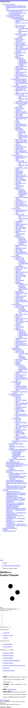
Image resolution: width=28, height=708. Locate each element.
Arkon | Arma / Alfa (20, 25)
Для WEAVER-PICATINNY (19, 86)
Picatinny (18, 56)
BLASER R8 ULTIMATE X (19, 79)
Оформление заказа (8, 655)
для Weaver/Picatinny (14, 14)
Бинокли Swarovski (14, 474)
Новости (5, 637)
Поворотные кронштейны (16, 394)
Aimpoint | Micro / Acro (21, 87)
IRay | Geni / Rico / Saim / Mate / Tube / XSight (22, 403)
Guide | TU (18, 222)
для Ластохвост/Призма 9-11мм (17, 13)
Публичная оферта (8, 658)
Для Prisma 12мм (16, 381)
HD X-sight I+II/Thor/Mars (22, 309)
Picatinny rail (19, 408)
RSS (1, 700)
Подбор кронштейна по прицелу (15, 488)
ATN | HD (18, 397)
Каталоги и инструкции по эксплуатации (14, 665)
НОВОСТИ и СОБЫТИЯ (10, 528)
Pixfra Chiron (19, 128)
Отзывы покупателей (8, 670)
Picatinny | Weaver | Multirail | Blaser (18, 449)
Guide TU (18, 270)
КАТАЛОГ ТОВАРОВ (9, 4)
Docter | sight (19, 38)
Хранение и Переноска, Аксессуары (16, 487)
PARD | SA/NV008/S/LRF (20, 233)
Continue (8, 707)
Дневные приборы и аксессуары (18, 473)
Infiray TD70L (19, 115)
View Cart (3, 707)
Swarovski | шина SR (21, 72)
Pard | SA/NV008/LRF (21, 125)
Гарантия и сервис (8, 663)
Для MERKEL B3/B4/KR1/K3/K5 (17, 348)
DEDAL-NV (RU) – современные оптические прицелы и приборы (15, 503)
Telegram (7, 700)
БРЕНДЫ (5, 490)
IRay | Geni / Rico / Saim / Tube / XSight (22, 322)
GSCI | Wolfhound (20, 44)
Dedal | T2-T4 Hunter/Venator (19, 171)
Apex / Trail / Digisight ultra (22, 132)
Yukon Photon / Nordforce (22, 64)
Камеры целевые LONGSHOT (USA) (16, 6)
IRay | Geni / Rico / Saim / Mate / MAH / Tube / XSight (22, 118)
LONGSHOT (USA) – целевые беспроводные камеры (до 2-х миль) (15, 498)
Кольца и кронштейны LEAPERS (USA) (17, 10)
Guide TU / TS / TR (21, 174)
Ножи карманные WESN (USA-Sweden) (16, 464)
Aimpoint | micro (20, 258)
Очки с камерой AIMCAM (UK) (14, 480)
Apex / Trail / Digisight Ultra (22, 367)
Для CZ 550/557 (16, 208)
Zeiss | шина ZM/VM (21, 75)
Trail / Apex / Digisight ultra (22, 286)
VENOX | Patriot (20, 432)
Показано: (3, 610)
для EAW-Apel (16, 396)
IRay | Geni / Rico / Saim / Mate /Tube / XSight (22, 426)
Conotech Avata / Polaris (22, 101)
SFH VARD (19, 145)
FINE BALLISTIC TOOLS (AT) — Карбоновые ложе (15, 516)
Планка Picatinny (16, 452)
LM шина (18, 51)
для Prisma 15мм (16, 418)
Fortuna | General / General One (20, 40)
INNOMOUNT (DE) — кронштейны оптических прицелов (16, 495)
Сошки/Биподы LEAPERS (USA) (15, 481)
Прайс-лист (6, 668)
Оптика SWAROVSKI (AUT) (14, 466)
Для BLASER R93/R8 (18, 18)
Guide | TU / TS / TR (21, 111)
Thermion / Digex (23, 62)
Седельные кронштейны (15, 17)
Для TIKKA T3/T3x (17, 155)
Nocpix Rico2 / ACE (21, 52)
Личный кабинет (7, 644)
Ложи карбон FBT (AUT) (13, 462)
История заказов (7, 646)
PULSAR (18, 405)
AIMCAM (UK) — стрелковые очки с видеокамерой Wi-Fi (16, 513)
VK (3, 700)
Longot (17, 121)
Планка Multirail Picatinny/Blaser (16, 454)
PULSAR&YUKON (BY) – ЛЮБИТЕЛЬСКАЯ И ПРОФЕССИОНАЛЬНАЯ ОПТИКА (16, 507)
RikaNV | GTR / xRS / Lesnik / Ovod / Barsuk (21, 140)
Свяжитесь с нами (8, 635)
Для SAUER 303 (16, 256)
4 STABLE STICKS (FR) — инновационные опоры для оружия (15, 492)
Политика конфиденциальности (11, 660)
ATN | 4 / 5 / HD (20, 27)
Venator (20, 37)
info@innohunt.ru (11, 689)
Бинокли (11, 467)
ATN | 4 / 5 (18, 398)
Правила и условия (8, 653)
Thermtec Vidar (19, 148)
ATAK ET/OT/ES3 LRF (22, 93)
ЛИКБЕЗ (5, 529)
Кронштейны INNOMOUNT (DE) (15, 15)
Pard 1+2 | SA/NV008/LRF (20, 54)
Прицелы (11, 469)
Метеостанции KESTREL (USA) (14, 463)
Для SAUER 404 (16, 304)
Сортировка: (3, 609)
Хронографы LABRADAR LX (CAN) (16, 486)
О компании (6, 632)
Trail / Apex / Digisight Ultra (22, 60)
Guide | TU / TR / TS (21, 42)
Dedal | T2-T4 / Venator (21, 34)
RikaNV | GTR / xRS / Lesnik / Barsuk (21, 67)
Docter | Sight (19, 107)
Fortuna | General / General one (20, 109)
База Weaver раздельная (18, 450)
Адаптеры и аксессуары (15, 11)
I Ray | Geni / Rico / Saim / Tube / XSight (21, 275)
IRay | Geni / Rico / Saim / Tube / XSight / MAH (22, 48)
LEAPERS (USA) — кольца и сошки (16, 524)
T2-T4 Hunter (22, 35)
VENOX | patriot (20, 410)
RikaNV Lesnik (19, 291)
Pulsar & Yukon (19, 58)
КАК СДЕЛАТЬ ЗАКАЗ (9, 531)
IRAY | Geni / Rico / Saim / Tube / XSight (21, 179)
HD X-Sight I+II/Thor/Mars (22, 261)
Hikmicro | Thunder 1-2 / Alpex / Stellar (22, 46)
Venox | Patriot (19, 73)
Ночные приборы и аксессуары (17, 476)
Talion (20, 134)
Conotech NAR (19, 221)
